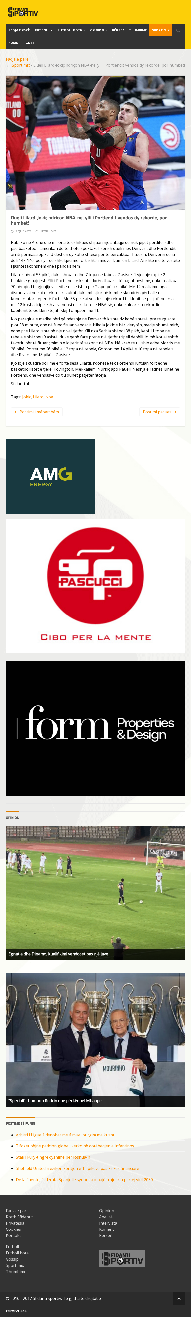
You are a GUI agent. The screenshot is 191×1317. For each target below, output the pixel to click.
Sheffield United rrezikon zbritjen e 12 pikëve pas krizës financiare (77, 1168)
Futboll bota (70, 30)
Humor (14, 42)
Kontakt (13, 1235)
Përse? (118, 30)
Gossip (31, 42)
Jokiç (26, 397)
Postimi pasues (157, 412)
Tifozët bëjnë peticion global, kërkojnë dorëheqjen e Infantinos (75, 1146)
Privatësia (15, 1223)
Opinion (97, 30)
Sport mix (161, 30)
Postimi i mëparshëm (39, 412)
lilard (38, 397)
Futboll (42, 30)
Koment (106, 1229)
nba (49, 397)
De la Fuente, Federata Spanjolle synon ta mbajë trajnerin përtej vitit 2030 (84, 1179)
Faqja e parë (17, 59)
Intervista (108, 1223)
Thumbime (138, 30)
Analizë (106, 1217)
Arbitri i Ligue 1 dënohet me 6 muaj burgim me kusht (65, 1135)
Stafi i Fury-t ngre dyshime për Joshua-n (53, 1157)
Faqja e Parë (19, 30)
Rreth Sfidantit (19, 1217)
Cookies (13, 1229)
